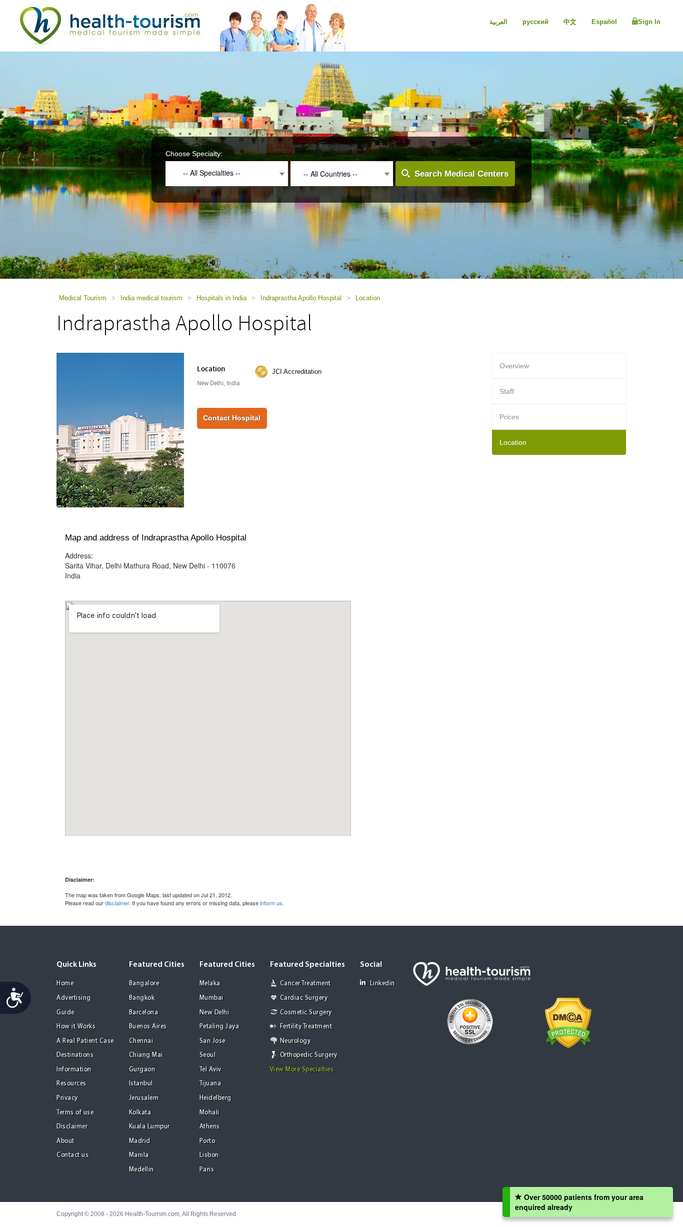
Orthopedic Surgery (309, 1055)
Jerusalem (144, 1098)
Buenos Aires (148, 1026)
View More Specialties (302, 1069)
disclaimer (117, 903)
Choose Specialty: (194, 154)
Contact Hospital (231, 418)
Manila (139, 1155)
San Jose (213, 1041)
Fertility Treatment (306, 1026)
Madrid (139, 1141)
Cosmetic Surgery (306, 1012)
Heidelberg (216, 1098)
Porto (208, 1141)
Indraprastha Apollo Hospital (301, 298)
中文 (570, 22)
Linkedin (382, 983)
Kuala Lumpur (149, 1126)
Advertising (73, 998)
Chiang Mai (146, 1055)
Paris (207, 1169)
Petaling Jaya (220, 1026)
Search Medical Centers (461, 174)
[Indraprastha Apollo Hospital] (120, 429)
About (65, 1141)
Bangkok (142, 998)
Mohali (210, 1112)
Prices (509, 417)
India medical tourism (151, 298)
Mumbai (212, 998)
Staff (507, 391)
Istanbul (141, 1083)
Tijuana (211, 1083)
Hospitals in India (221, 298)
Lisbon (209, 1155)
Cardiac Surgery (304, 998)
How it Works (76, 1026)
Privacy (67, 1098)
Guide (65, 1012)
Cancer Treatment (305, 983)
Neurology (295, 1041)
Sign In (649, 22)
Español (604, 22)
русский (535, 22)
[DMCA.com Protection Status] (568, 1022)
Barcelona (143, 1012)
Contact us (72, 1155)
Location (368, 298)
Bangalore (144, 983)
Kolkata (140, 1112)
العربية (499, 22)
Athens (210, 1126)
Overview (514, 366)
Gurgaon (142, 1069)
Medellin (141, 1169)
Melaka (210, 983)
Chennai (141, 1041)
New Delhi (215, 1012)
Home (65, 983)
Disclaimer (72, 1126)
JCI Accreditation (297, 371)
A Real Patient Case (85, 1041)
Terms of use (75, 1112)
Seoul (208, 1055)
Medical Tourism (82, 298)
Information (74, 1069)
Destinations (75, 1055)
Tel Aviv (211, 1069)
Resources (71, 1083)
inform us (271, 903)
